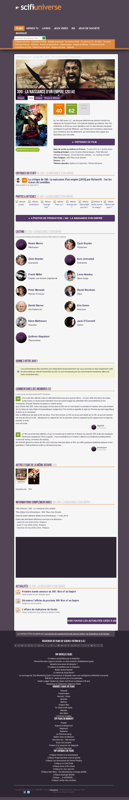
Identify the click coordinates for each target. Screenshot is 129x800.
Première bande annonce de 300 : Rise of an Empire (49, 591)
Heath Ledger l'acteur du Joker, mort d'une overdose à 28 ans (64, 681)
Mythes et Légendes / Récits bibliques (86, 163)
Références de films (41, 47)
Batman (63, 701)
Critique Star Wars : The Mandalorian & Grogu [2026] (63, 771)
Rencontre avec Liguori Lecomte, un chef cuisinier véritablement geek (64, 661)
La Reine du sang (63, 734)
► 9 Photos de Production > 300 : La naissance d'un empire (65, 218)
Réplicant (64, 728)
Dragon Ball (64, 704)
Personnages (66, 44)
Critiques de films (22, 41)
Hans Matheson (37, 321)
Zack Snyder (84, 243)
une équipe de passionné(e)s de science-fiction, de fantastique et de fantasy (77, 633)
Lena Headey (76, 151)
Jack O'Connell (86, 321)
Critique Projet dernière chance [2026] (64, 757)
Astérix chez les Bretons (63, 736)
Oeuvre (21, 98)
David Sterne (35, 305)
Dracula (63, 690)
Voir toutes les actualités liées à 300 (91, 620)
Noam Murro (35, 243)
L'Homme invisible (64, 716)
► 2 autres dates (105, 149)
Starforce (64, 731)
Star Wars (64, 713)
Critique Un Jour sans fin (63, 769)
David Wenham (77, 154)
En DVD (98, 41)
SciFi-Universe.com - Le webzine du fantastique (38, 8)
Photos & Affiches (52, 97)
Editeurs (34, 44)
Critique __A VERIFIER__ (64, 777)
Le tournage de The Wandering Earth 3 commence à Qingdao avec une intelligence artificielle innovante (63, 675)
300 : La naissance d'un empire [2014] (46, 92)
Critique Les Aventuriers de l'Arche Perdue (64, 760)
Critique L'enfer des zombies (64, 780)
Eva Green (83, 305)
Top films (107, 41)
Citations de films (97, 44)
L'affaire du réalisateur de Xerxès (39, 609)
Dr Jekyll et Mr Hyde (63, 707)
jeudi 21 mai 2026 (24, 524)
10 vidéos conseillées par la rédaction (64, 658)
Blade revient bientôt (64, 669)
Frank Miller (35, 274)
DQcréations (54, 790)
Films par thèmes (22, 44)
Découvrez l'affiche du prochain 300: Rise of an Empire (50, 600)
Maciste (63, 710)
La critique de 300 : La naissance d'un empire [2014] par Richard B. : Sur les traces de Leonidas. (70, 180)
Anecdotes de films (23, 47)
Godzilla (63, 699)
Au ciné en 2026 (72, 41)
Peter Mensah (102, 151)
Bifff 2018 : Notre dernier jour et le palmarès (63, 678)
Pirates (64, 722)
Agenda (70, 47)
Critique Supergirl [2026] (63, 774)
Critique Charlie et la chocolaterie (63, 754)
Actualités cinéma (38, 41)
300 (63, 160)
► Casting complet (101, 154)
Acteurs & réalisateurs (49, 44)
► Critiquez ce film (84, 141)
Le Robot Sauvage (64, 748)
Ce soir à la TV (87, 41)
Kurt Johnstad (85, 259)
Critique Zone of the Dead (64, 766)
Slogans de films (58, 47)
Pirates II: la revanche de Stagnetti (63, 745)
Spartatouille (21, 489)
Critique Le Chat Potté (63, 763)
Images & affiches (80, 44)
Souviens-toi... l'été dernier (63, 739)
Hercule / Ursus (63, 696)
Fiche (31, 98)
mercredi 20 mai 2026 (26, 527)
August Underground (64, 725)
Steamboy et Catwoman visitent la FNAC (63, 683)
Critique (39, 97)
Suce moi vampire (63, 742)
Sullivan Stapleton (39, 336)
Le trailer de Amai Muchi (63, 672)
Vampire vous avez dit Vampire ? (64, 664)
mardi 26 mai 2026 (25, 522)
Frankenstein (63, 693)
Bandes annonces (56, 41)
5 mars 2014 (92, 149)
